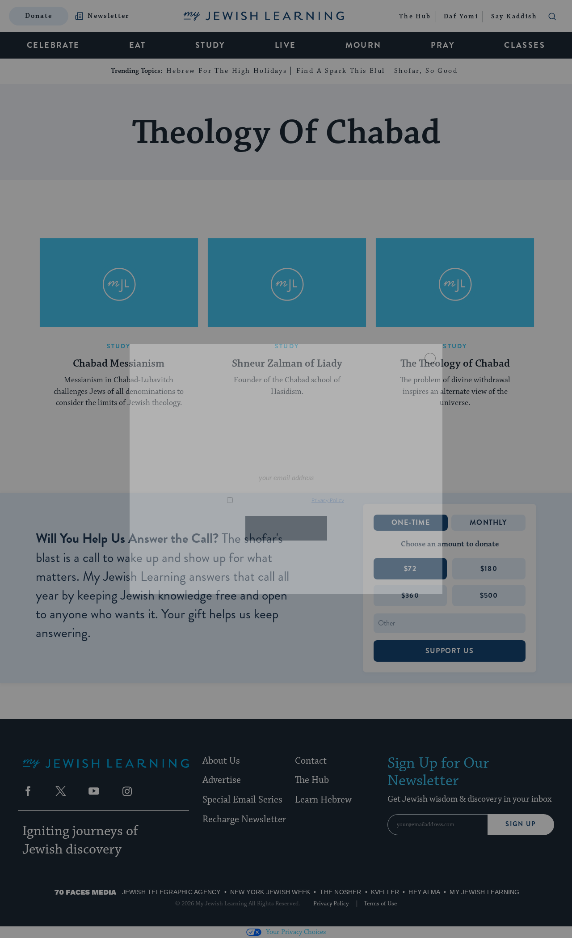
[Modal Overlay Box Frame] (286, 469)
